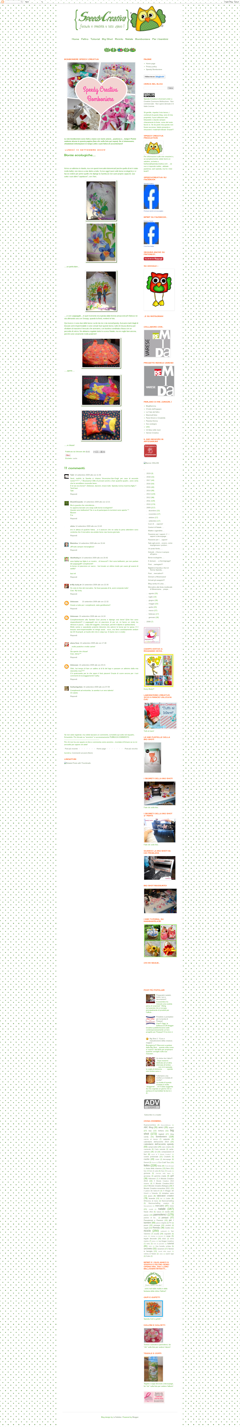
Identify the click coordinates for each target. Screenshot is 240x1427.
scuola (156, 1234)
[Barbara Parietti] (151, 244)
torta (148, 1244)
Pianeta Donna (152, 421)
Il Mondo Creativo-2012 (164, 1183)
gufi (172, 1176)
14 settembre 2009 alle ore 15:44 (92, 543)
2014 (148, 491)
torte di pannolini (159, 1243)
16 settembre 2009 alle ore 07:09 (96, 687)
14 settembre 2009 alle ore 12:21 (97, 502)
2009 (148, 508)
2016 (148, 484)
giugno (151, 600)
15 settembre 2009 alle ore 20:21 (92, 665)
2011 (148, 501)
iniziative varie (168, 1193)
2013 (148, 494)
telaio (164, 1239)
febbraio (152, 614)
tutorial (170, 1243)
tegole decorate (150, 1239)
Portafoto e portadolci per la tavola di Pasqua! (164, 1019)
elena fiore (74, 643)
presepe (157, 1225)
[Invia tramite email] (94, 452)
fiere (168, 1168)
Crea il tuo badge (149, 246)
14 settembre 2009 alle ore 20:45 (95, 558)
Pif (170, 1223)
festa (159, 1166)
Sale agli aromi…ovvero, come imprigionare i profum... (160, 544)
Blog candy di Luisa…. (157, 584)
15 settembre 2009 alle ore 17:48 (93, 643)
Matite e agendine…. (156, 531)
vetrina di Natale (150, 1254)
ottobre (152, 517)
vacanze (160, 1249)
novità (167, 1212)
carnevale (147, 1149)
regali (146, 1228)
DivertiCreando (76, 502)
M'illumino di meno (151, 1201)
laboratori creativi (165, 1196)
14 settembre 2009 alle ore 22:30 (95, 585)
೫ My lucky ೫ (75, 585)
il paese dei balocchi (152, 1191)
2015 (148, 487)
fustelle (169, 1171)
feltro (147, 1165)
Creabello (167, 1157)
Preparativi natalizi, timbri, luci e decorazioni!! (163, 997)
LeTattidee (117, 1417)
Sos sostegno (151, 424)
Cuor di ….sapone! (155, 524)
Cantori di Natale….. (156, 527)
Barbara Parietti (148, 221)
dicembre (152, 511)
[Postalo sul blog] (97, 452)
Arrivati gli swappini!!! (156, 580)
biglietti (161, 1134)
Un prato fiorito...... (155, 549)
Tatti (72, 475)
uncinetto (148, 1248)
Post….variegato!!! (155, 564)
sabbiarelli (163, 1231)
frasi (162, 1171)
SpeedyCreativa (149, 183)
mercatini (159, 1206)
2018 (148, 477)
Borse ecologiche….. (156, 558)
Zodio (148, 1256)
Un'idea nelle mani (153, 430)
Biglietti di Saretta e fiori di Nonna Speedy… (158, 569)
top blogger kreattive (166, 1241)
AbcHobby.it (75, 558)
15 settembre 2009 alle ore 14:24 (92, 616)
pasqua (165, 1217)
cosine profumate (151, 1157)
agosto (151, 593)
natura (159, 1212)
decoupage (167, 1159)
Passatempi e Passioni (153, 1220)
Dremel (146, 1162)
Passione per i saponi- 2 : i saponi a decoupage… (158, 535)
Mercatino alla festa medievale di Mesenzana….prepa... (160, 588)
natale (162, 1208)
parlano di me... (150, 1218)
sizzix (145, 1236)
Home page (101, 749)
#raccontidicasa (165, 1125)
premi (146, 1225)
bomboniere (161, 1136)
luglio (151, 597)
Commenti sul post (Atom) (82, 753)
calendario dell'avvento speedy (159, 1144)
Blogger (135, 1417)
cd (155, 1152)
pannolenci (159, 1214)
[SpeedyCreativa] (151, 208)
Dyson (154, 1162)
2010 (148, 504)
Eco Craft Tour (164, 1162)
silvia (72, 526)
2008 (148, 622)
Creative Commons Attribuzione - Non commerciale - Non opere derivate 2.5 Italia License (159, 103)
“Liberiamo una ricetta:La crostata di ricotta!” (164, 1078)
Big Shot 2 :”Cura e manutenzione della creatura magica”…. (159, 1041)
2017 (148, 480)
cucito (75, 458)
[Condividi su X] (99, 452)
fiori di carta (153, 1171)
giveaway (147, 1176)
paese (146, 1215)
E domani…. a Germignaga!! (159, 561)
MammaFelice (151, 415)
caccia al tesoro (151, 1139)
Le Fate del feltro (153, 412)
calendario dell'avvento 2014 (156, 1142)
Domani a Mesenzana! (157, 577)
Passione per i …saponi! (157, 540)
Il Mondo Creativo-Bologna (157, 1186)
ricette (167, 1228)
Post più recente (71, 749)
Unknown (74, 602)
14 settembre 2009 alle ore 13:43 (89, 526)
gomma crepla (160, 1176)
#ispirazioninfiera (150, 1125)
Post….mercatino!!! (155, 573)
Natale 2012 (148, 1212)
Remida (156, 1228)
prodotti (168, 1225)
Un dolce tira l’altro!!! (164, 1058)
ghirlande (147, 1173)
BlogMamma (151, 406)
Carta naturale (160, 1149)
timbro (154, 1241)
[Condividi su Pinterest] (104, 452)
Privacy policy (151, 67)
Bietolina (74, 543)
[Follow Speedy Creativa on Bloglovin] (154, 78)
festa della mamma (154, 1168)
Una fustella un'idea (163, 1246)
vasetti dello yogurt (164, 1251)
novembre (153, 514)
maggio (152, 604)
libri (161, 1198)
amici (160, 1127)
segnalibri (167, 1234)
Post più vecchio (131, 749)
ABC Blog (148, 1127)
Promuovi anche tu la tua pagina (153, 211)
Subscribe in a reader (152, 1115)
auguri (171, 1127)
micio (172, 1206)
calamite (166, 1139)
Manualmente (148, 1206)
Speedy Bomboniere (154, 69)
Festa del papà (169, 1166)
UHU (150, 1246)
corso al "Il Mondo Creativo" (161, 1154)
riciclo (147, 1230)
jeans (150, 1196)
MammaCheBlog (168, 1201)
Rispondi (73, 494)
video (161, 1254)
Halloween (152, 1179)
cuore (157, 1159)
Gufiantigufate (76, 687)
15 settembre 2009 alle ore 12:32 (95, 602)
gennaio (152, 617)
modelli (151, 1209)
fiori (145, 1171)
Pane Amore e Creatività (155, 418)
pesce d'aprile (161, 1223)
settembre (153, 521)
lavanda (152, 1198)
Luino (168, 1198)
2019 (148, 473)
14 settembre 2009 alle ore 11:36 (88, 475)
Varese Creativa (152, 433)
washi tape (170, 1254)
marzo (151, 610)
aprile (151, 607)
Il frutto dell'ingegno (154, 409)
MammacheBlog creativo (158, 1203)
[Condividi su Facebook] (101, 452)
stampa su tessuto (157, 1236)
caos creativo (166, 1147)
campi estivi (152, 1147)
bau (150, 1131)
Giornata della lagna (163, 1173)
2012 (148, 497)
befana (161, 1131)
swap (168, 1236)
